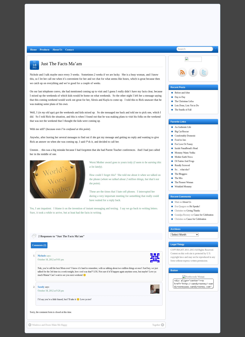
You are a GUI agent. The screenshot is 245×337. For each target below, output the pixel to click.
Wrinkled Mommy (183, 186)
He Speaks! (194, 206)
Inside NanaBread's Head (186, 148)
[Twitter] (203, 73)
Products (44, 49)
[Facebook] (193, 73)
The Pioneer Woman (184, 182)
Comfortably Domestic (185, 135)
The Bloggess (181, 174)
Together (156, 325)
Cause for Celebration (203, 215)
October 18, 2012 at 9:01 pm (51, 259)
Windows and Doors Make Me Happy (49, 325)
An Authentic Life (183, 127)
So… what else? (182, 169)
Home (33, 49)
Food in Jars (180, 140)
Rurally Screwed (182, 165)
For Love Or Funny (184, 144)
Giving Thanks (193, 210)
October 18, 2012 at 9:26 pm (51, 290)
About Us (57, 49)
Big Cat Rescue (182, 131)
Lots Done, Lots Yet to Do (187, 105)
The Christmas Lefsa (184, 101)
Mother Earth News (184, 157)
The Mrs (179, 178)
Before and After (182, 92)
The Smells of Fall (183, 109)
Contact (69, 49)
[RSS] (182, 73)
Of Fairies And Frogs (184, 161)
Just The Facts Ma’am (61, 63)
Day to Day (180, 97)
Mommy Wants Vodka (185, 152)
